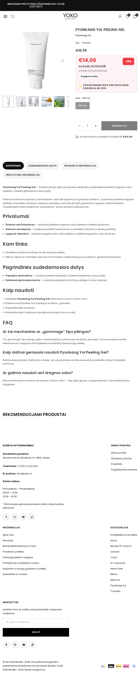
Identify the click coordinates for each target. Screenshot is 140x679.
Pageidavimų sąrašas (124, 469)
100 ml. (82, 105)
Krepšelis (116, 464)
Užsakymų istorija (121, 458)
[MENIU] (5, 16)
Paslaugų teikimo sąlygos (18, 557)
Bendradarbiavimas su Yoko (19, 546)
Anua (113, 540)
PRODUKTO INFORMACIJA (80, 165)
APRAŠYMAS (13, 165)
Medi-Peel (116, 568)
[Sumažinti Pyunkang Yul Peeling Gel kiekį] (79, 125)
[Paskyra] (120, 16)
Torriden (115, 591)
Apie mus (8, 535)
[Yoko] (70, 16)
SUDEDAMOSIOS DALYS (42, 165)
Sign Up (36, 632)
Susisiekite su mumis (15, 574)
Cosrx (113, 557)
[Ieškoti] (12, 16)
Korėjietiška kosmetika (123, 535)
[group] (36, 60)
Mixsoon (115, 580)
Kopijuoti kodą (89, 76)
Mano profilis (118, 452)
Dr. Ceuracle (117, 563)
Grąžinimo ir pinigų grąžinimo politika (24, 568)
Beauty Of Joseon (120, 546)
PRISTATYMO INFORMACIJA (23, 175)
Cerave (114, 551)
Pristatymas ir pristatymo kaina (21, 563)
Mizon (113, 574)
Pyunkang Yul (83, 35)
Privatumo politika (13, 551)
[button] (62, 60)
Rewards (8, 540)
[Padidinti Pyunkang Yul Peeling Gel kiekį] (95, 125)
